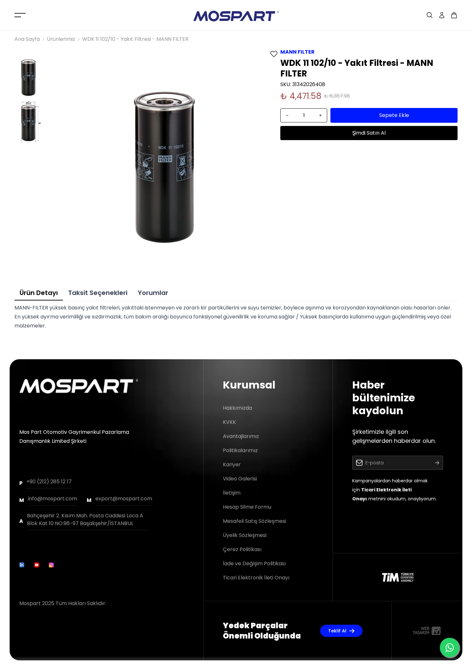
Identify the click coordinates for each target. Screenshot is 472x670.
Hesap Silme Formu (247, 507)
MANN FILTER (297, 52)
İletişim (231, 492)
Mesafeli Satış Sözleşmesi (254, 521)
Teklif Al (337, 631)
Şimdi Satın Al (369, 133)
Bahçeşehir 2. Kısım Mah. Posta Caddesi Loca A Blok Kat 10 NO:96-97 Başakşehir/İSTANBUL (85, 519)
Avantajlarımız (241, 436)
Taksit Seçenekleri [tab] (97, 292)
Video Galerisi (240, 478)
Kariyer (232, 464)
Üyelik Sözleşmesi (245, 535)
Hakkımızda (237, 408)
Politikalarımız (240, 450)
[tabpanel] (236, 316)
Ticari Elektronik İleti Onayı (256, 577)
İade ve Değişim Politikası (254, 563)
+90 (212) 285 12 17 (49, 481)
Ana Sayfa (27, 39)
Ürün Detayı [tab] (39, 292)
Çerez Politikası (242, 549)
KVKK (229, 422)
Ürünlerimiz (61, 39)
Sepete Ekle (394, 115)
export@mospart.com (123, 498)
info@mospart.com (52, 498)
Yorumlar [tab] (153, 292)
